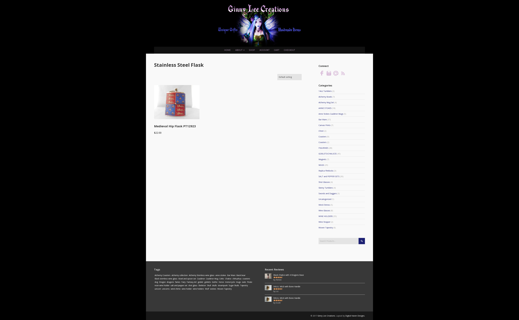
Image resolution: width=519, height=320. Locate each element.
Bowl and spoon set (187, 278)
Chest (321, 131)
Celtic (221, 278)
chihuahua (236, 278)
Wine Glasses (324, 210)
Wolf (207, 288)
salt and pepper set (179, 285)
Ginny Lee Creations (326, 315)
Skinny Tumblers (326, 187)
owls (244, 282)
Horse (221, 282)
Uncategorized (325, 199)
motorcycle (230, 282)
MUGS (321, 165)
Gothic (215, 282)
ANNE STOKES (325, 108)
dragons (170, 282)
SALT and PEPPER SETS (329, 176)
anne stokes (220, 275)
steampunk (223, 285)
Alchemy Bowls (325, 96)
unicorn (158, 288)
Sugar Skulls (234, 285)
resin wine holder (162, 285)
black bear (241, 275)
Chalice (228, 278)
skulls (214, 285)
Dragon (162, 282)
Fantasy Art (192, 282)
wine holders (198, 288)
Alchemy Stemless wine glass (201, 275)
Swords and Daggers (328, 193)
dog (156, 282)
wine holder (187, 288)
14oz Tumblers (325, 91)
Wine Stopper (324, 222)
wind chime (176, 288)
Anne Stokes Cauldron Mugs (331, 114)
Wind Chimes (324, 205)
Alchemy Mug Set (326, 102)
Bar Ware (323, 119)
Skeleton (202, 285)
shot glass (192, 285)
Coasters (322, 136)
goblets (207, 282)
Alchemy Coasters (162, 275)
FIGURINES (323, 148)
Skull (209, 285)
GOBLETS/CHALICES (328, 153)
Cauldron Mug (212, 278)
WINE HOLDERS (326, 216)
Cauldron (201, 278)
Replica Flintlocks (326, 170)
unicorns (166, 288)
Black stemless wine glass (166, 278)
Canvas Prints (324, 125)
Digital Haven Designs (355, 315)
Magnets (322, 159)
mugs (238, 282)
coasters (246, 278)
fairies (177, 282)
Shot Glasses (324, 182)
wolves (213, 288)
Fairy (183, 282)
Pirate (249, 282)
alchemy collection (180, 275)
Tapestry (244, 285)
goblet (200, 282)
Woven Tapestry (326, 227)
